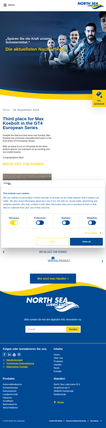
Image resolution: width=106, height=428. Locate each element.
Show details (91, 233)
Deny (52, 241)
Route (60, 402)
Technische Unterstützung (20, 363)
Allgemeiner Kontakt (17, 367)
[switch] (40, 222)
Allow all (86, 241)
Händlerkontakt (14, 360)
